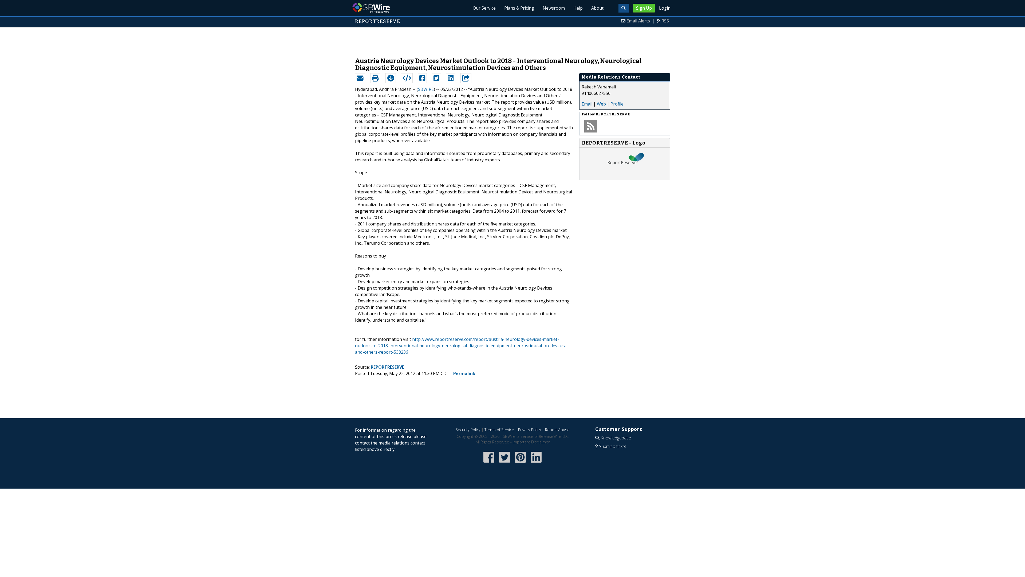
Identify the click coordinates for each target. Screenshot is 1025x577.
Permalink (464, 373)
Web (601, 104)
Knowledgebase (616, 438)
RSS (665, 21)
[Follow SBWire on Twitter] (504, 463)
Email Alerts (638, 21)
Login (665, 8)
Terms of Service (499, 429)
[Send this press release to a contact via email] (360, 78)
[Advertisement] (512, 40)
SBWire (371, 8)
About (597, 8)
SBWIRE (426, 89)
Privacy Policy (529, 429)
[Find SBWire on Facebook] (489, 463)
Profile (617, 104)
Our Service (484, 8)
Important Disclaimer (531, 442)
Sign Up (644, 8)
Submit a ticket (612, 446)
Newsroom (554, 8)
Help (578, 8)
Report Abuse (557, 429)
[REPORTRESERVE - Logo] (624, 175)
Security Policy (468, 429)
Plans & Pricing (519, 8)
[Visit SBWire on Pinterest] (520, 463)
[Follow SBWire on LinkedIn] (536, 463)
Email (587, 104)
